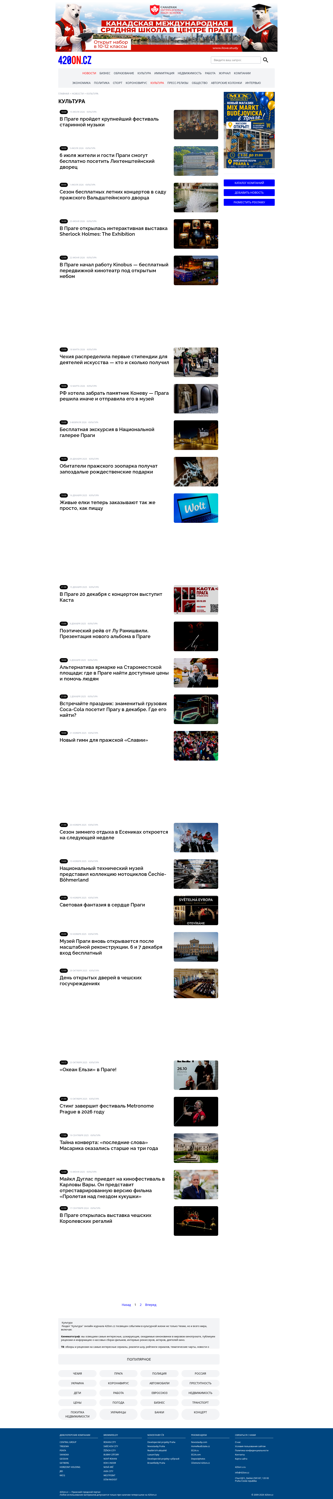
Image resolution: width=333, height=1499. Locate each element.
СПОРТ (117, 83)
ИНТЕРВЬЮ (253, 83)
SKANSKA (64, 1454)
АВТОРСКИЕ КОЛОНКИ (226, 83)
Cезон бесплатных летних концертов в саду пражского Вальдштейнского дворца (113, 195)
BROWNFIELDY (111, 1435)
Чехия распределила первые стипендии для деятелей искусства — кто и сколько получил (114, 359)
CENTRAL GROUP (68, 1442)
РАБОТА (210, 73)
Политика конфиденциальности (251, 1450)
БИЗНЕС (105, 73)
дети (77, 1393)
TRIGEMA (64, 1446)
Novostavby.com (199, 1442)
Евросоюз (159, 1393)
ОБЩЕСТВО (200, 83)
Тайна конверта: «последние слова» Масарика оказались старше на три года (109, 1145)
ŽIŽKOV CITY (110, 1450)
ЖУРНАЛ (224, 73)
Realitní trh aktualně (157, 1450)
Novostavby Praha (156, 1446)
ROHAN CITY (110, 1442)
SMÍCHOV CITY (111, 1446)
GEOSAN (64, 1458)
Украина (77, 1383)
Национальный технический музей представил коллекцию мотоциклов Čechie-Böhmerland (113, 874)
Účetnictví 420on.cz (200, 1462)
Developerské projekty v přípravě (163, 1458)
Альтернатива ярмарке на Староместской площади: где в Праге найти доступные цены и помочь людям (114, 673)
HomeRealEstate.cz (200, 1446)
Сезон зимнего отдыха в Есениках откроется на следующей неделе (114, 835)
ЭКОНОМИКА (81, 83)
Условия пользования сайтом (250, 1446)
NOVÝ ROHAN (110, 1458)
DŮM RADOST (110, 1479)
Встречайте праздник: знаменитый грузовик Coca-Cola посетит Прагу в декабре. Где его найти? (113, 709)
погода (118, 1403)
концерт (200, 1412)
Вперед (150, 1305)
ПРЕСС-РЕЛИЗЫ (177, 83)
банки (159, 1412)
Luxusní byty (153, 1454)
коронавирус (118, 1383)
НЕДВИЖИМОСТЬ (190, 73)
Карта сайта (241, 1458)
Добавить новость (249, 193)
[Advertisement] (139, 316)
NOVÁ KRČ (109, 1467)
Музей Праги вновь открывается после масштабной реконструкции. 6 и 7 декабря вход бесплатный (111, 947)
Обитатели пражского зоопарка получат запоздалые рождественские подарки (109, 469)
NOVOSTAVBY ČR (155, 1435)
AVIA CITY (108, 1471)
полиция (159, 1373)
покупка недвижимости (77, 1414)
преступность (200, 1383)
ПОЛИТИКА (101, 83)
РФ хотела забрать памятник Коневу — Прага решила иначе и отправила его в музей (114, 396)
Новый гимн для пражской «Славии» (104, 740)
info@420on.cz (242, 1472)
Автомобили (159, 1383)
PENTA (63, 1450)
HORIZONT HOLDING (70, 1467)
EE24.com (196, 1454)
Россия (200, 1373)
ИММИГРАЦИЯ (164, 73)
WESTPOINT (109, 1475)
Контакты (240, 1454)
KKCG (62, 1475)
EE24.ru (195, 1450)
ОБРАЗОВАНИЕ (124, 73)
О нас (238, 1442)
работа (118, 1393)
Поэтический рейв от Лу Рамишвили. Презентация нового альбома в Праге (105, 633)
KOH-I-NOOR (110, 1462)
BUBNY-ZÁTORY (111, 1454)
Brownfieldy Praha (156, 1462)
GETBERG (64, 1462)
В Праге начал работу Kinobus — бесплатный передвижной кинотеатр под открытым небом (114, 270)
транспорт (200, 1403)
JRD (61, 1471)
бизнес (159, 1403)
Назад (126, 1305)
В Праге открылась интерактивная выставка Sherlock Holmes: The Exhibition (114, 231)
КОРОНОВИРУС (136, 83)
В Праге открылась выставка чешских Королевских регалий (105, 1218)
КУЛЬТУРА (144, 73)
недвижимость (200, 1393)
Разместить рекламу (249, 202)
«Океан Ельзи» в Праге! (88, 1069)
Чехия (77, 1373)
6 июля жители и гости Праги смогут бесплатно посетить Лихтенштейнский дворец (107, 161)
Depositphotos (198, 1458)
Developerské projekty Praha (161, 1442)
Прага (118, 1373)
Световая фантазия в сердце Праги (102, 905)
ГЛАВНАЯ (63, 93)
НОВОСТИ (89, 73)
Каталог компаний (249, 183)
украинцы (118, 1412)
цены (77, 1403)
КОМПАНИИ (242, 73)
